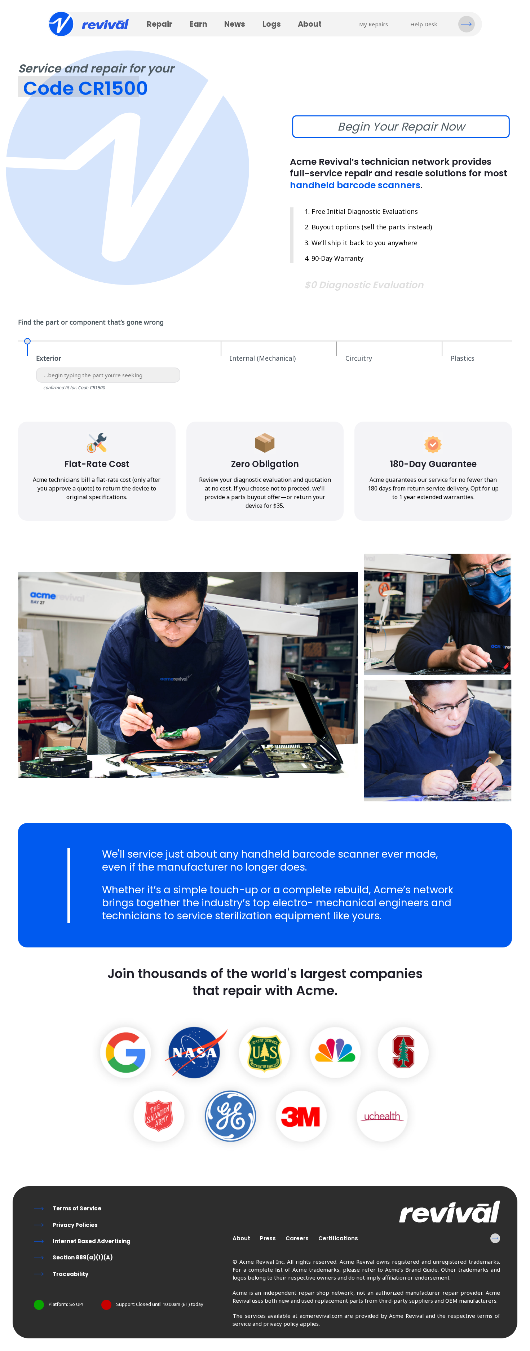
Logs (271, 24)
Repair (159, 24)
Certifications (338, 1238)
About (310, 24)
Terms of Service (77, 1208)
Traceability (70, 1274)
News (234, 24)
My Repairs (373, 24)
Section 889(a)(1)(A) (83, 1257)
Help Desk (423, 24)
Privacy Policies (75, 1225)
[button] (466, 24)
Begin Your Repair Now (400, 126)
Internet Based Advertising (92, 1241)
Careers (297, 1238)
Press (268, 1238)
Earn (198, 24)
